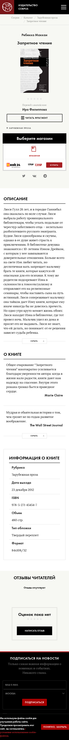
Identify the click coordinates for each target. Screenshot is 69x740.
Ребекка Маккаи (34, 35)
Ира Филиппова (34, 109)
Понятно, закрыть (55, 726)
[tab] (34, 151)
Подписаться (34, 702)
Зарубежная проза (20, 128)
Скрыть (34, 341)
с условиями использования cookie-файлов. (18, 732)
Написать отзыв (34, 630)
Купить (54, 165)
